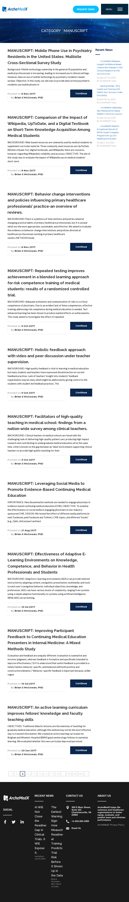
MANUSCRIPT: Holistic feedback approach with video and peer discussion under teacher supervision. (49, 355)
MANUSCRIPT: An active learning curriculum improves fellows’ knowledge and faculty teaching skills (48, 713)
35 (80, 773)
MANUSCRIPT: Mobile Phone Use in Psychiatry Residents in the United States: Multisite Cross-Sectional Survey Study (50, 56)
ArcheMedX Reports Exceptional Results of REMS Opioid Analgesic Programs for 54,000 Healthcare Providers (108, 132)
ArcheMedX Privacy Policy (111, 825)
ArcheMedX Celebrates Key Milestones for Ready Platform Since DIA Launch (109, 110)
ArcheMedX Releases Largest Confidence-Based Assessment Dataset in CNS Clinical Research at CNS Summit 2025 (110, 67)
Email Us (76, 828)
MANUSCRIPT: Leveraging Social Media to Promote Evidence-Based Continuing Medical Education (49, 489)
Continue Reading (81, 94)
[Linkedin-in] (22, 822)
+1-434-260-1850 (80, 821)
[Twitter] (13, 822)
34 (74, 773)
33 (69, 773)
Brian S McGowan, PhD (29, 97)
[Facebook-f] (5, 822)
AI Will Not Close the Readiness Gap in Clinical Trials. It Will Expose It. (42, 830)
